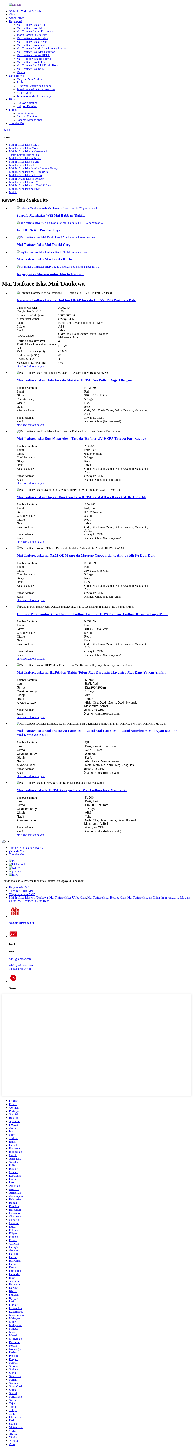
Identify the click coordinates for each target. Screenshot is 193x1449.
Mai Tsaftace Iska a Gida (31, 24)
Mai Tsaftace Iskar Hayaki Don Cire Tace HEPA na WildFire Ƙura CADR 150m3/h (81, 497)
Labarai (13, 109)
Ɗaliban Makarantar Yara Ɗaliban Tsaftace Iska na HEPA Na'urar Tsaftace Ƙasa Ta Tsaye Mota (92, 614)
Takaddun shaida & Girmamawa (36, 89)
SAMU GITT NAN (21, 923)
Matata (21, 72)
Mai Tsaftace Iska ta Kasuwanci (35, 31)
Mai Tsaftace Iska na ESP (32, 68)
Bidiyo (13, 99)
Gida (12, 14)
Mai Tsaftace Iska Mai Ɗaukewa (36, 51)
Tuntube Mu (16, 123)
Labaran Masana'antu (29, 119)
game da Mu (16, 75)
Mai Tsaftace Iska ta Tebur (32, 38)
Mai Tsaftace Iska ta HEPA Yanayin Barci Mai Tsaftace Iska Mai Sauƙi (72, 790)
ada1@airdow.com (20, 959)
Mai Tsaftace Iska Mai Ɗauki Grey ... (45, 245)
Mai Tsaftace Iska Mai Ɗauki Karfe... (45, 259)
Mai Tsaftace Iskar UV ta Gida (67, 897)
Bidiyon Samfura (27, 102)
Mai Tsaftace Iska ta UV (31, 62)
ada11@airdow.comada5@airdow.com (21, 967)
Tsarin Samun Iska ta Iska (32, 34)
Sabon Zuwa (16, 17)
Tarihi (20, 82)
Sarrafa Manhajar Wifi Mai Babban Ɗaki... (51, 215)
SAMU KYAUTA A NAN (25, 11)
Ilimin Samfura (25, 113)
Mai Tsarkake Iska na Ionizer (34, 58)
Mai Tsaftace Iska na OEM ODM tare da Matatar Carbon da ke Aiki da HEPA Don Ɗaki (86, 555)
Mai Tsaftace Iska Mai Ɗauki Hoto (37, 65)
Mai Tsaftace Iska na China (143, 897)
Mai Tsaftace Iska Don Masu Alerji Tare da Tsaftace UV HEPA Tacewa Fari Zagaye (81, 438)
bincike (21, 366)
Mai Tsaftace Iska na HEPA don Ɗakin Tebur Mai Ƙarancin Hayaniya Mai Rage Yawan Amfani (91, 672)
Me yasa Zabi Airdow (30, 79)
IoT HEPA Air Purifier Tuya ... (40, 230)
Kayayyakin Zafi (19, 887)
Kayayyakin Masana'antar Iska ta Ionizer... (50, 274)
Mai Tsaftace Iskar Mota (31, 28)
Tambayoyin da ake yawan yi (34, 96)
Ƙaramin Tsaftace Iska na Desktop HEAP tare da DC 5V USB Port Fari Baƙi (76, 300)
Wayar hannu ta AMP (22, 894)
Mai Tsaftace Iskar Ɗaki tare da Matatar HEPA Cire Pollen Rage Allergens (74, 380)
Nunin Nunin (24, 92)
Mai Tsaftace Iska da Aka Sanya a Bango (41, 48)
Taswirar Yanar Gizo (21, 890)
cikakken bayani (35, 366)
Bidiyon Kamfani (27, 106)
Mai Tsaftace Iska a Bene (32, 41)
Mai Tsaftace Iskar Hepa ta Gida (106, 897)
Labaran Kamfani (27, 116)
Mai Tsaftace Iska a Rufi (31, 45)
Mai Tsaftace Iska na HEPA (33, 55)
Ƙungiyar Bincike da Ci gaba (34, 85)
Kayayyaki (15, 21)
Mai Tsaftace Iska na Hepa (33, 901)
